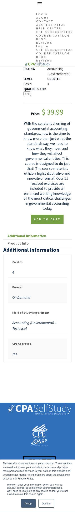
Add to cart (47, 219)
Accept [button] (28, 503)
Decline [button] (46, 503)
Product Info (18, 243)
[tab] (37, 236)
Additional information (27, 235)
